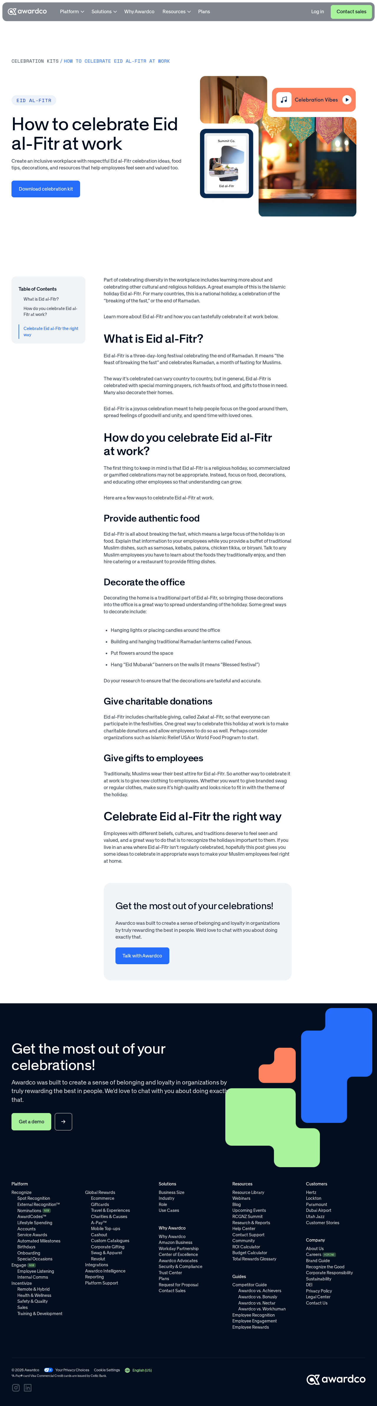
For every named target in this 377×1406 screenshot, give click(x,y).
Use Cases (169, 1210)
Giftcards (100, 1204)
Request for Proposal (178, 1284)
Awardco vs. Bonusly (257, 1297)
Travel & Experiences (110, 1210)
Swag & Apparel (106, 1252)
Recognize (21, 1192)
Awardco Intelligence (105, 1271)
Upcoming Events (249, 1210)
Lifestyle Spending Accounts (34, 1226)
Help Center (243, 1228)
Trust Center (170, 1272)
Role (163, 1204)
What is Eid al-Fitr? (41, 299)
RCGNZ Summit (247, 1216)
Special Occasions (34, 1259)
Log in (317, 11)
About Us (315, 1248)
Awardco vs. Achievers (259, 1290)
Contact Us (317, 1303)
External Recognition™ (38, 1204)
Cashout (99, 1234)
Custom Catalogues (110, 1240)
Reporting (94, 1277)
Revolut (98, 1259)
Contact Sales (172, 1290)
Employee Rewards (250, 1327)
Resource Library (248, 1192)
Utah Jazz (315, 1216)
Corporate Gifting (108, 1247)
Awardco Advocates (178, 1260)
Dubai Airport (318, 1210)
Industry (166, 1198)
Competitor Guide (249, 1284)
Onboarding (28, 1253)
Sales (22, 1307)
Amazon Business (175, 1242)
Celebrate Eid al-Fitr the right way (51, 331)
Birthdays (26, 1247)
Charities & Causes (109, 1216)
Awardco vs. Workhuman (262, 1309)
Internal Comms (32, 1277)
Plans (204, 11)
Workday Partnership (179, 1248)
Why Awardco (139, 11)
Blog (236, 1204)
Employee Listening (35, 1271)
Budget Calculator (249, 1252)
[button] (137, 1370)
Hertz (311, 1192)
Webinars (241, 1198)
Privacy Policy (319, 1291)
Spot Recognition (33, 1198)
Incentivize (21, 1283)
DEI (309, 1284)
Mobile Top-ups (105, 1228)
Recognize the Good (325, 1267)
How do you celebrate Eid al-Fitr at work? (50, 311)
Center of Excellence (178, 1254)
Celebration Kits (35, 61)
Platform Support (101, 1283)
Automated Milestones (38, 1241)
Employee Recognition (253, 1315)
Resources (174, 11)
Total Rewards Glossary (254, 1259)
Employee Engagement (254, 1321)
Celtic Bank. (99, 1376)
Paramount (316, 1204)
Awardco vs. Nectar (256, 1303)
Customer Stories (322, 1222)
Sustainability (318, 1279)
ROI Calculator (246, 1247)
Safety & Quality (32, 1301)
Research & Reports (251, 1222)
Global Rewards (100, 1192)
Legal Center (318, 1297)
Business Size (171, 1192)
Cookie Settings (107, 1370)
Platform (69, 11)
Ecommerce (102, 1198)
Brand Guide (318, 1260)
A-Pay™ (99, 1222)
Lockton (313, 1198)
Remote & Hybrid (33, 1289)
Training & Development (39, 1313)
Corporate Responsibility (329, 1272)
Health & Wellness (34, 1295)
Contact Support (248, 1234)
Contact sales (351, 11)
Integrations (96, 1264)
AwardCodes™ (31, 1216)
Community (243, 1240)
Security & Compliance (180, 1266)
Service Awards (32, 1234)
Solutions (102, 11)
